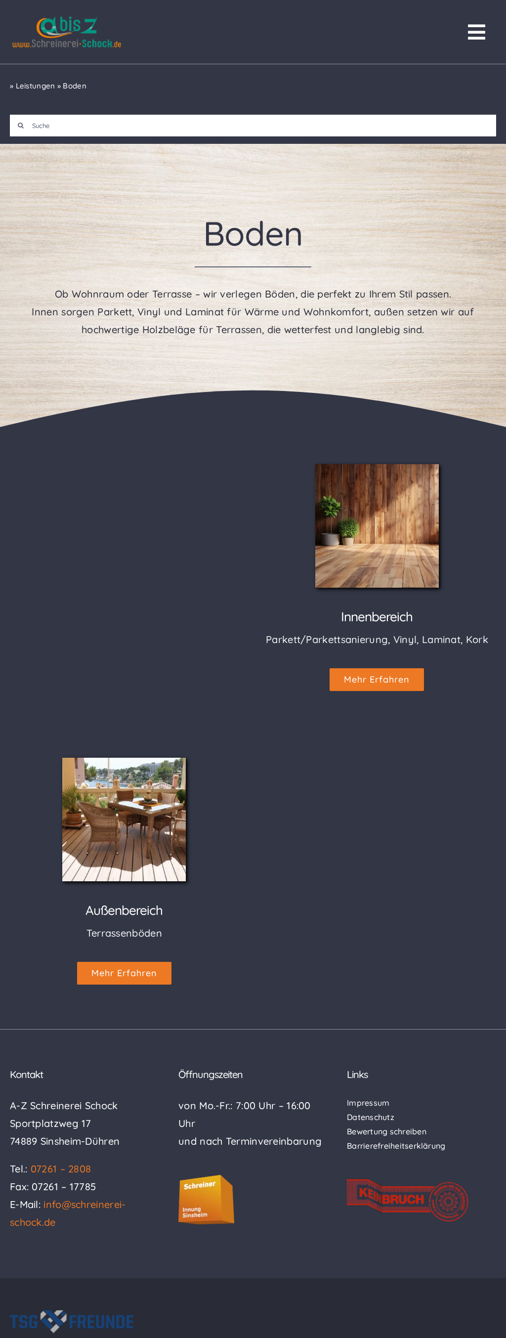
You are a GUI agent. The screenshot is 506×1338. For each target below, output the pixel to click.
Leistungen (35, 85)
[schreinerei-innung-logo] (206, 1179)
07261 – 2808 (61, 1169)
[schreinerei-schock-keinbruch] (408, 1182)
